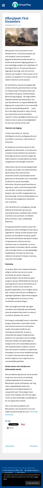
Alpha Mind (9, 446)
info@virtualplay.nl (33, 470)
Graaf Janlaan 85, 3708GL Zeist (13, 470)
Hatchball (34, 446)
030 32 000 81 (8, 473)
